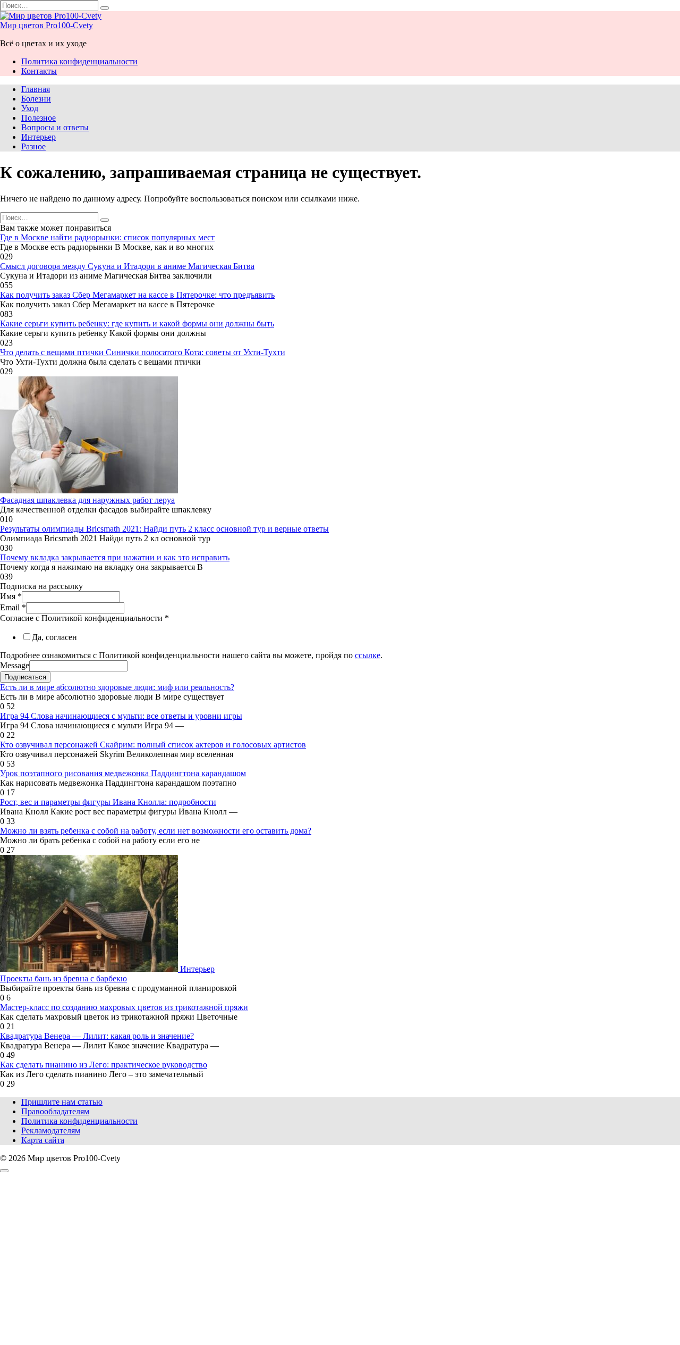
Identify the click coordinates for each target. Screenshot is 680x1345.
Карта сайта (42, 1140)
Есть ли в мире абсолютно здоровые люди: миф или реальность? (117, 687)
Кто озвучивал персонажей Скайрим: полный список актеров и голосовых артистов (153, 744)
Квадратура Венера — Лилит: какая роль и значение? (97, 1035)
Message (14, 665)
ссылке (367, 655)
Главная (35, 89)
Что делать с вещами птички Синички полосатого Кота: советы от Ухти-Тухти (142, 352)
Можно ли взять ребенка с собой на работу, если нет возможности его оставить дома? (155, 830)
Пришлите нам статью (62, 1101)
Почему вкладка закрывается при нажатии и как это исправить (115, 557)
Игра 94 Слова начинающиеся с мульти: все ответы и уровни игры (121, 715)
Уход (29, 108)
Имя (11, 596)
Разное (33, 146)
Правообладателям (55, 1111)
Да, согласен (54, 637)
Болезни (36, 98)
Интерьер (38, 136)
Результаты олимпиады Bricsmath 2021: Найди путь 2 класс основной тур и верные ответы (164, 528)
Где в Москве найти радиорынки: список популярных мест (107, 237)
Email (13, 607)
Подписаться (25, 677)
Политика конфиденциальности (79, 61)
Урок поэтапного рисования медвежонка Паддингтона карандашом (123, 773)
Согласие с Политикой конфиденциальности (84, 618)
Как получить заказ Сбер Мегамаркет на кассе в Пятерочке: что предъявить (137, 294)
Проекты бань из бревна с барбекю (63, 978)
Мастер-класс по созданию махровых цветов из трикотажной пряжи (124, 1007)
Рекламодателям (50, 1130)
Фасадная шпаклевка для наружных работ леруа (87, 500)
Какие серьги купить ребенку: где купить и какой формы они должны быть (137, 323)
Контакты (39, 70)
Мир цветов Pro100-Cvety (46, 25)
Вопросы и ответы (55, 127)
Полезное (38, 117)
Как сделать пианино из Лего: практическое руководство (103, 1064)
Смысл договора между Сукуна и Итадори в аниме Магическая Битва (127, 266)
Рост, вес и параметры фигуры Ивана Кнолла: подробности (108, 801)
